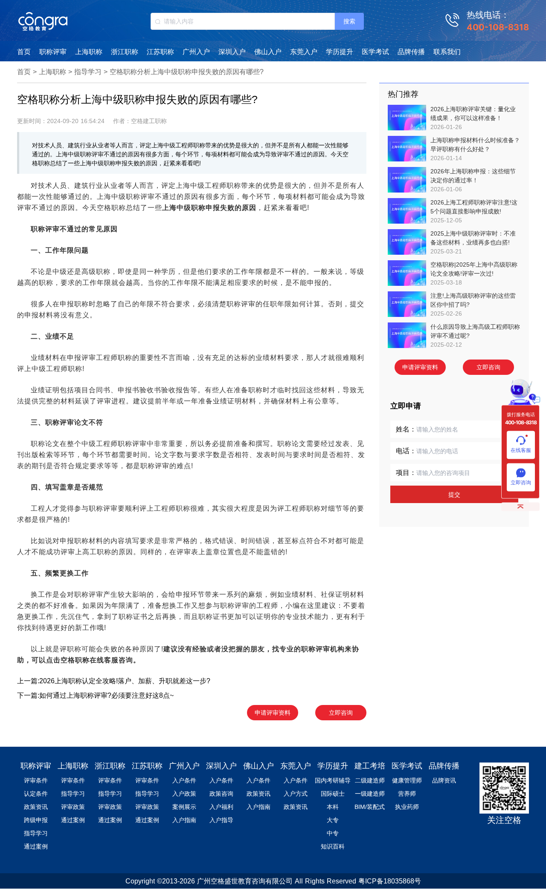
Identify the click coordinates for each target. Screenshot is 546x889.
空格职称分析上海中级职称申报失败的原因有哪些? (187, 71)
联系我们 (447, 51)
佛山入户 (268, 51)
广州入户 (196, 51)
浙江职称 (124, 51)
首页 (24, 51)
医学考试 (375, 51)
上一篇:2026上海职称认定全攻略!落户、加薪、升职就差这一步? (113, 681)
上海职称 (88, 51)
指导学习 (88, 71)
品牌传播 (411, 51)
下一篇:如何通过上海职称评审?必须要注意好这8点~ (95, 695)
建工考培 (369, 766)
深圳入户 (232, 51)
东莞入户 (303, 51)
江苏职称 (160, 51)
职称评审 (53, 51)
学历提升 (339, 51)
